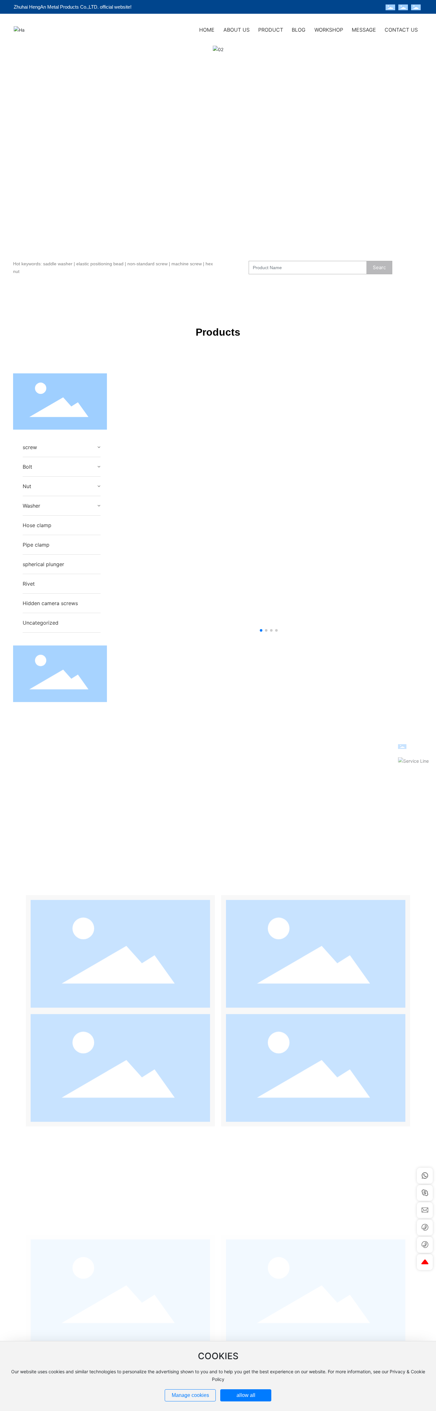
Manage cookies (190, 1395)
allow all (246, 1395)
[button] (46, 235)
